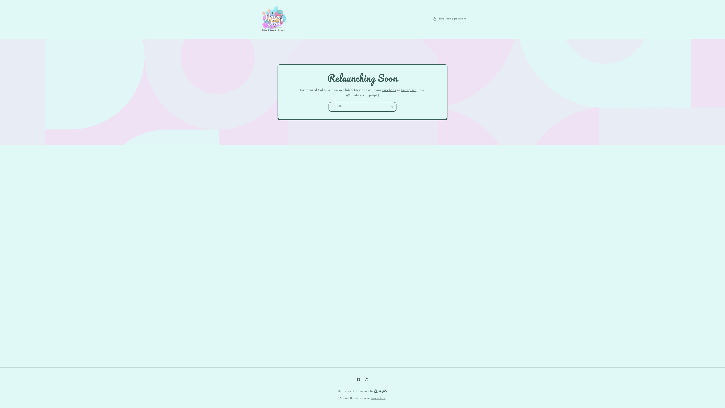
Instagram (408, 90)
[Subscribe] (392, 106)
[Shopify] (380, 391)
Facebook (389, 90)
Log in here (378, 398)
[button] (449, 18)
